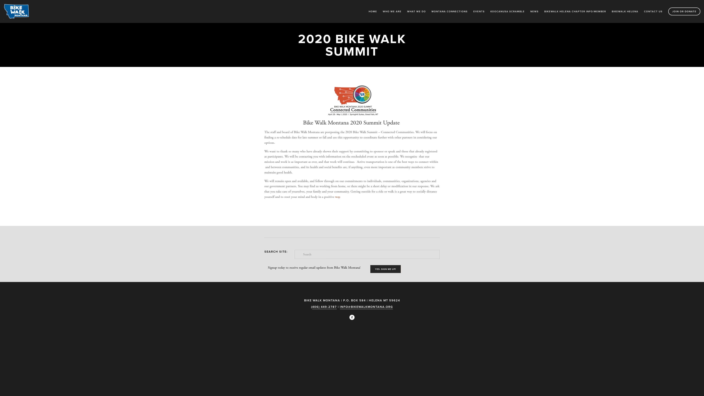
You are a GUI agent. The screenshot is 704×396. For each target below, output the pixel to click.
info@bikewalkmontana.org (366, 307)
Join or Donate (684, 11)
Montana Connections (450, 11)
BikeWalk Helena (625, 11)
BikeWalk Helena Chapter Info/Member (575, 11)
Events (479, 11)
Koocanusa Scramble (507, 11)
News (534, 11)
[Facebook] (352, 317)
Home (373, 11)
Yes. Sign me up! (385, 269)
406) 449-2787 (324, 307)
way (337, 197)
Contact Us (653, 11)
